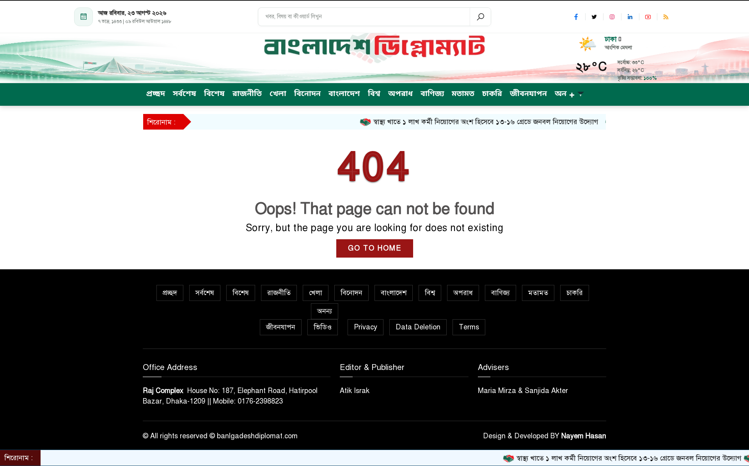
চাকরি (574, 292)
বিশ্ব (430, 292)
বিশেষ (241, 292)
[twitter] (594, 16)
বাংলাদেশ (393, 292)
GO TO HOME (374, 248)
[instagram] (612, 16)
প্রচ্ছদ (170, 292)
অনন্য (324, 311)
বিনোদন (351, 292)
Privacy (365, 327)
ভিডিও (323, 327)
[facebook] (576, 16)
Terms (469, 327)
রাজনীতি (279, 292)
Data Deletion (418, 327)
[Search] (480, 17)
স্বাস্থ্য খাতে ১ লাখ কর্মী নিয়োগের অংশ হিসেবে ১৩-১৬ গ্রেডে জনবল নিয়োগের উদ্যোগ (469, 121)
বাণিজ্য (500, 292)
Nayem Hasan (583, 436)
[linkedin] (630, 16)
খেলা (315, 292)
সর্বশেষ (204, 292)
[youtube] (647, 16)
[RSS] (665, 16)
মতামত (538, 292)
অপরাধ (463, 292)
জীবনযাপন (280, 327)
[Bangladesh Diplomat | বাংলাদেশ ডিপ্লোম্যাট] (374, 47)
